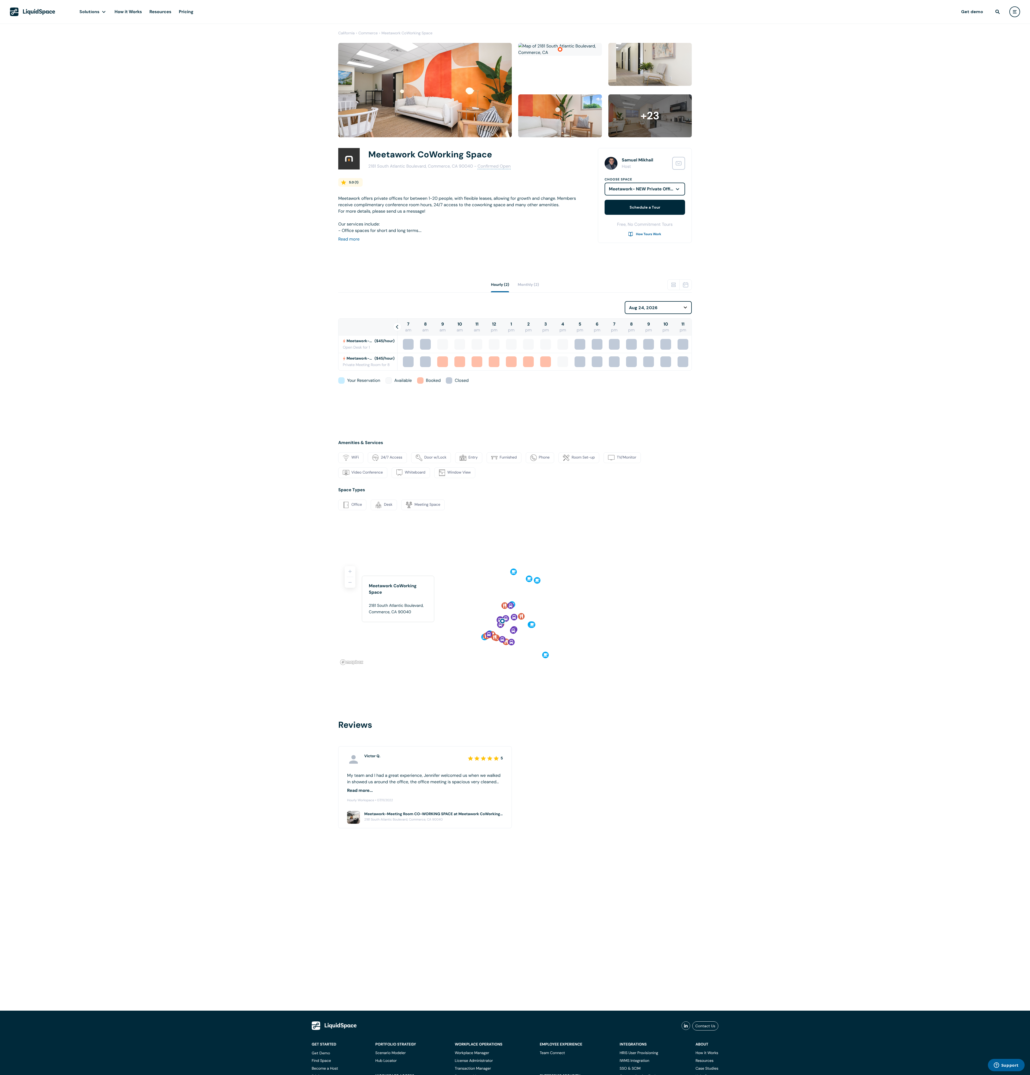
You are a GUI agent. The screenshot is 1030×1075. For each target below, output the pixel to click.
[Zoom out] (350, 582)
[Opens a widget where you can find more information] (1006, 1065)
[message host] (678, 163)
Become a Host (325, 1068)
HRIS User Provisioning (639, 1053)
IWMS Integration (634, 1060)
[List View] (673, 284)
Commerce (368, 33)
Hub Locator (386, 1060)
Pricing (186, 11)
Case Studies (707, 1068)
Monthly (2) (528, 284)
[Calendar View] (685, 284)
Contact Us (705, 1026)
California (346, 33)
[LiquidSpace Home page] (32, 12)
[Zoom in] (350, 571)
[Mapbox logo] (351, 662)
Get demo (972, 11)
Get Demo (321, 1053)
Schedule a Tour (645, 207)
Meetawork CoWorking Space (406, 33)
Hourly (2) (500, 284)
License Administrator (474, 1060)
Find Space (321, 1060)
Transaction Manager (473, 1068)
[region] (515, 613)
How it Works (128, 11)
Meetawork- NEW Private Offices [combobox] (643, 189)
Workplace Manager (472, 1053)
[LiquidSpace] (334, 1025)
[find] (997, 11)
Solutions (89, 11)
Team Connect (552, 1053)
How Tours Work (648, 234)
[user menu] (1014, 11)
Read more (349, 239)
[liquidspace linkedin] (686, 1025)
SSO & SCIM (630, 1068)
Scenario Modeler (390, 1053)
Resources (160, 11)
